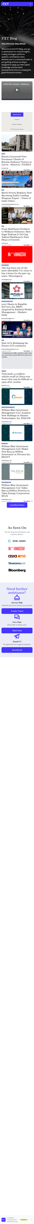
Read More (27, 170)
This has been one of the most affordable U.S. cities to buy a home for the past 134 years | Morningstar (17, 271)
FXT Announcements (17, 129)
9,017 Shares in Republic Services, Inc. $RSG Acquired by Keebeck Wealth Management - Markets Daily (17, 309)
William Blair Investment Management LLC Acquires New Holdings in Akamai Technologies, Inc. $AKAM (16, 414)
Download (23, 1219)
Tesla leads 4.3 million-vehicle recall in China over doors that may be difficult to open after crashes (17, 377)
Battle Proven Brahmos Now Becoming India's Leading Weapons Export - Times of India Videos (17, 196)
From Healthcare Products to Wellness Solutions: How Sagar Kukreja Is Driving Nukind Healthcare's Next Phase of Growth (16, 234)
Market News (17, 114)
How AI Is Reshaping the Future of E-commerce (15, 344)
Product (17, 119)
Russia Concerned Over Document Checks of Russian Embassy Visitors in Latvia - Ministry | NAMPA (17, 160)
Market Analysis (17, 124)
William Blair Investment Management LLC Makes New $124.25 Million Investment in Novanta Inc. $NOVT (16, 451)
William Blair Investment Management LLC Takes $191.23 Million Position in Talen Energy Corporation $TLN (16, 490)
